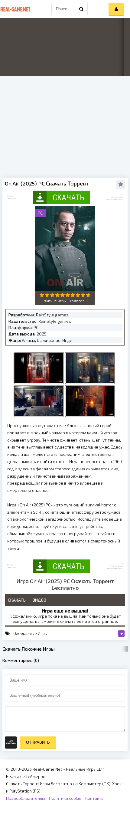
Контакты (94, 798)
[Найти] (82, 9)
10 (88, 295)
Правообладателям (25, 798)
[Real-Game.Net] (15, 9)
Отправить (38, 742)
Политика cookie (65, 798)
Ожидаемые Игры (30, 633)
